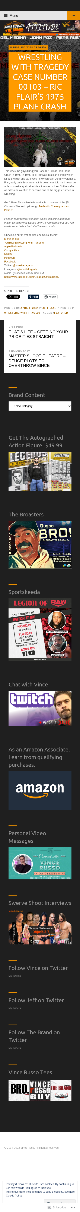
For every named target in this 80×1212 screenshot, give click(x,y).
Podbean (9, 257)
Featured (61, 313)
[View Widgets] (73, 15)
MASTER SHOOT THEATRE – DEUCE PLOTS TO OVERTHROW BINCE (37, 359)
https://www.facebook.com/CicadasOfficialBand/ (31, 276)
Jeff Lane (49, 308)
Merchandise (11, 238)
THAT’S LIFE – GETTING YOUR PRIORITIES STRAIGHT (38, 332)
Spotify (8, 253)
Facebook (10, 261)
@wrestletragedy (23, 265)
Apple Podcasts (13, 246)
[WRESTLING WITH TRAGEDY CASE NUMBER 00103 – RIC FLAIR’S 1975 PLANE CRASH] (40, 78)
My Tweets (15, 975)
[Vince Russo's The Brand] (40, 27)
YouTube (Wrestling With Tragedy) (24, 242)
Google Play (11, 250)
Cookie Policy (14, 1195)
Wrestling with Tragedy (28, 47)
